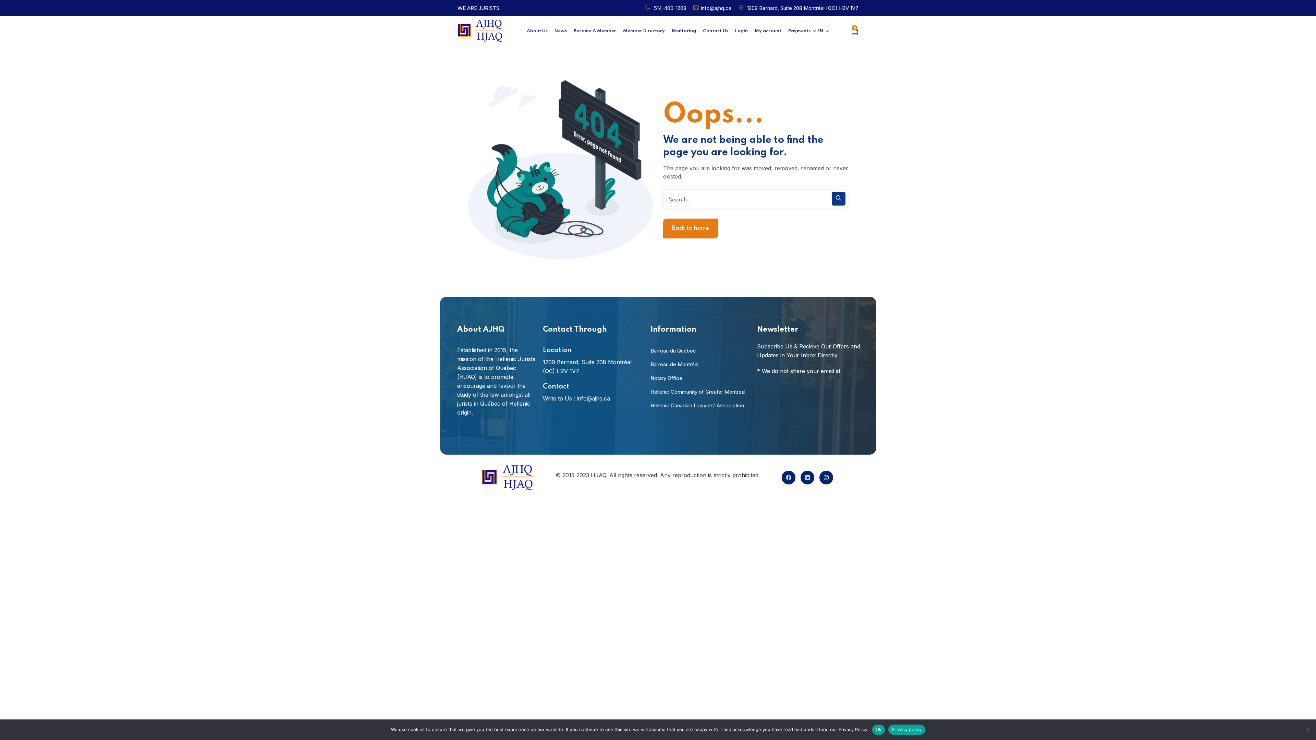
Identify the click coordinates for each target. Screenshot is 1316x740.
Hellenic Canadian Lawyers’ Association (697, 405)
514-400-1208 (670, 8)
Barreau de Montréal (674, 364)
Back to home (690, 228)
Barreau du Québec (673, 350)
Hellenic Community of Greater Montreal (697, 391)
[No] (1307, 729)
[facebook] (788, 477)
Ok (879, 729)
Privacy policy (907, 729)
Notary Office (666, 378)
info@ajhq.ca (716, 8)
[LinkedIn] (807, 477)
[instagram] (826, 477)
